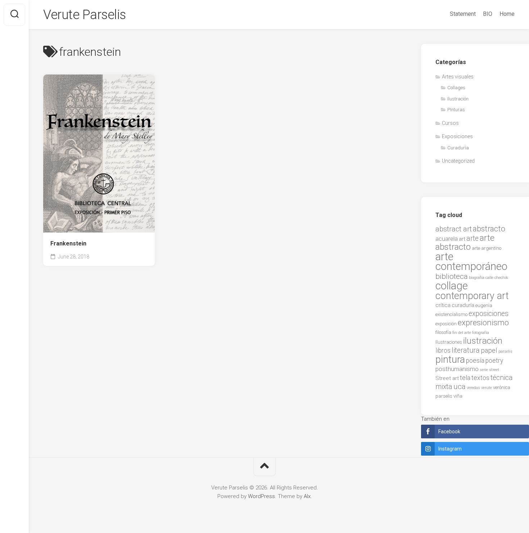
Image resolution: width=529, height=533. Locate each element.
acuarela (446, 238)
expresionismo (483, 322)
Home (507, 13)
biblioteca (451, 276)
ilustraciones (448, 342)
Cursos (450, 123)
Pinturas (456, 109)
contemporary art (471, 296)
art (462, 239)
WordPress (261, 496)
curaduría (463, 305)
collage (451, 286)
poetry (494, 360)
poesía (475, 360)
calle (489, 277)
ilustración (482, 340)
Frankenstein (68, 243)
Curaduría (458, 147)
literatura (466, 350)
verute (486, 387)
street (494, 369)
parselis (505, 351)
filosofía (443, 332)
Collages (456, 87)
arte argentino (486, 248)
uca (459, 386)
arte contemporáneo (471, 261)
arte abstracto (464, 242)
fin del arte (461, 332)
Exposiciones (457, 136)
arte (472, 238)
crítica (443, 305)
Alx (307, 496)
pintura (450, 359)
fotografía (480, 332)
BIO (487, 13)
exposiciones (488, 314)
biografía (476, 277)
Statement (463, 13)
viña (457, 396)
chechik (501, 277)
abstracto (489, 228)
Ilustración (458, 98)
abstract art (453, 229)
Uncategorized (458, 161)
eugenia (483, 305)
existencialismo (451, 314)
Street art (447, 378)
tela (465, 377)
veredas (473, 387)
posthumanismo (457, 369)
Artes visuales (458, 77)
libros (443, 350)
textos (480, 377)
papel (489, 350)
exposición (446, 323)
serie (484, 369)
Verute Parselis (84, 14)
